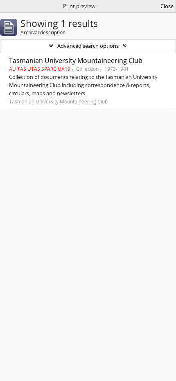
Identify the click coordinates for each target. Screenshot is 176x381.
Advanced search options (88, 45)
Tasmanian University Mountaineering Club (75, 60)
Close (167, 6)
